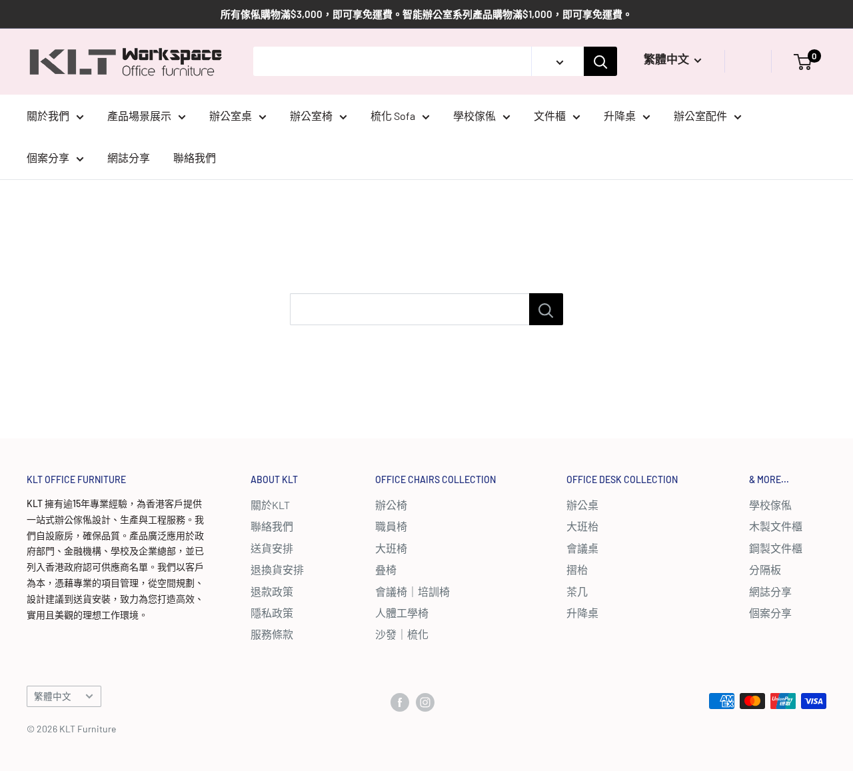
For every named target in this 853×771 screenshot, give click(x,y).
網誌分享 (128, 157)
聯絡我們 (194, 157)
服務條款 (272, 634)
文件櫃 (550, 115)
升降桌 (620, 115)
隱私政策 (272, 612)
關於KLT (270, 504)
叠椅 (386, 569)
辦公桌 (582, 504)
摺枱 (577, 569)
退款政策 (272, 591)
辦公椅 (391, 504)
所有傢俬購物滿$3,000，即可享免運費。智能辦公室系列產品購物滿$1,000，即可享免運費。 (426, 14)
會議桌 (582, 548)
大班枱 (582, 526)
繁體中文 (52, 696)
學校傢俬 (474, 115)
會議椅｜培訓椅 (412, 591)
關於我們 (48, 115)
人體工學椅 (401, 612)
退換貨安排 (277, 569)
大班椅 (391, 548)
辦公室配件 (700, 115)
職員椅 (391, 526)
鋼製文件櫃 (775, 548)
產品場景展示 (139, 115)
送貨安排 (272, 548)
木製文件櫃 (775, 526)
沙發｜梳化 (401, 634)
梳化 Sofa (393, 115)
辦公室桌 (230, 115)
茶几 (577, 591)
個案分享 (48, 157)
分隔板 (765, 569)
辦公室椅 (311, 115)
